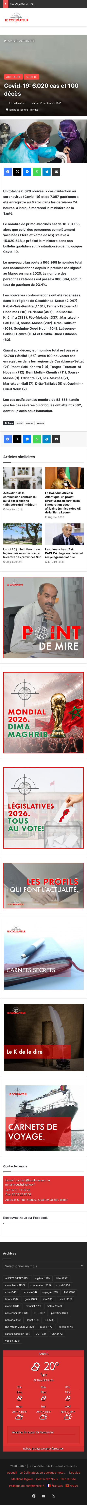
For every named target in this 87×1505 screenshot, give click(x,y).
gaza (31, 1299)
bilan (62, 1278)
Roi (50, 1319)
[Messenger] (27, 172)
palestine (59, 1312)
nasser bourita (16, 1312)
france (12, 1299)
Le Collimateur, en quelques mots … (42, 1472)
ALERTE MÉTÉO (17, 1278)
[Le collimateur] (16, 17)
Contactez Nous (47, 1479)
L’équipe (74, 1472)
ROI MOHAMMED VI (20, 1326)
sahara (66, 1326)
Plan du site (68, 1479)
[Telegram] (46, 172)
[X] (17, 172)
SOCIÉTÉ (31, 77)
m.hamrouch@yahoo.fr (20, 1184)
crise (11, 1292)
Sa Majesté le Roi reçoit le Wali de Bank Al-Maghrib (43, 4)
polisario (13, 1319)
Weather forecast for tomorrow (32, 1432)
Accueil (12, 41)
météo (54, 1306)
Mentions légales (22, 1479)
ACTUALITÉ (27, 41)
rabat (33, 1319)
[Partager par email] (56, 172)
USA (57, 1333)
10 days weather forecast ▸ (43, 1448)
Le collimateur (17, 103)
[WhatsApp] (37, 172)
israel (65, 1299)
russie (46, 1326)
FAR (69, 1292)
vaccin (40, 423)
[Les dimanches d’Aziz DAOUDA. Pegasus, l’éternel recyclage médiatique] (64, 534)
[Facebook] (8, 172)
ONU (40, 1312)
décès (30, 1292)
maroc (29, 423)
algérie (42, 1278)
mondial (33, 1306)
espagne (50, 1292)
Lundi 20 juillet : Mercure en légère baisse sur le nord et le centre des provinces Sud (22, 553)
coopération (41, 1285)
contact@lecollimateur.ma (33, 1180)
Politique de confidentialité (26, 1485)
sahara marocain (17, 1333)
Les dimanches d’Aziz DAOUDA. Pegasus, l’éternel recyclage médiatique (64, 553)
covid (19, 423)
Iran (47, 1299)
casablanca (15, 1285)
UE (41, 1333)
